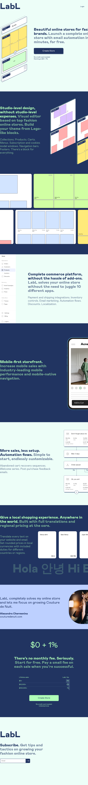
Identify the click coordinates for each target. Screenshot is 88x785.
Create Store (48, 51)
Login (82, 6)
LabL (10, 6)
